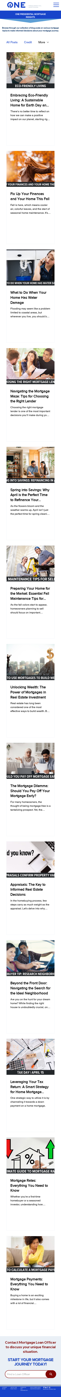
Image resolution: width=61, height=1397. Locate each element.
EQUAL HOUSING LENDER (35, 1387)
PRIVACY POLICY (13, 1388)
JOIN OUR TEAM (13, 1387)
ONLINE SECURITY (24, 1390)
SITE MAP (4, 1388)
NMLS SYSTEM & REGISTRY (35, 1388)
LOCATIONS (4, 1387)
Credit (28, 42)
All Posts (12, 42)
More (41, 42)
